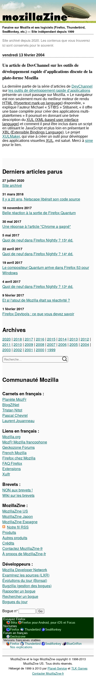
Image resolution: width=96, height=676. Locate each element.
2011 (6, 344)
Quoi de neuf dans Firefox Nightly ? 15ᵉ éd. (37, 240)
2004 (85, 344)
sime (89, 141)
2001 (29, 349)
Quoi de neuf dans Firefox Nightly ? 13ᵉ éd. (37, 286)
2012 (85, 339)
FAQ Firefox (12, 463)
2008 (40, 344)
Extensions (11, 468)
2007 (51, 344)
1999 (51, 349)
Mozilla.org (11, 436)
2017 (29, 339)
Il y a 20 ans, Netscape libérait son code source (41, 199)
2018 (18, 339)
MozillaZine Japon (17, 516)
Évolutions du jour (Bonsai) (24, 580)
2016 (40, 339)
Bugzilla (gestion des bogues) (26, 585)
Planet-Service (57, 668)
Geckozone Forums (18, 447)
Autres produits (14, 537)
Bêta (14, 622)
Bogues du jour (14, 601)
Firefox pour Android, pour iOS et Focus (48, 622)
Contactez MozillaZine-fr (22, 548)
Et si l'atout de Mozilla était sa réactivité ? (36, 300)
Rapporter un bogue (18, 591)
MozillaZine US (15, 511)
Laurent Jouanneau (18, 420)
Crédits (8, 543)
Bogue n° (10, 610)
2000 (40, 349)
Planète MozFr (14, 399)
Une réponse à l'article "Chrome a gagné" (36, 226)
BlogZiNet (10, 404)
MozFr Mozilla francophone (24, 442)
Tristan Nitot (12, 410)
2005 (73, 344)
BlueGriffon (74, 643)
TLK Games (79, 668)
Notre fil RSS (18, 527)
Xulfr (6, 474)
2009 (29, 344)
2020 (6, 339)
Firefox (14, 629)
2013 (73, 339)
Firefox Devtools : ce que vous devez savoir (38, 313)
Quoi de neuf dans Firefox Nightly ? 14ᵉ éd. (37, 253)
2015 (51, 339)
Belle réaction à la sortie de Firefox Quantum (39, 212)
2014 (62, 339)
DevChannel (82, 86)
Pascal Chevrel (15, 415)
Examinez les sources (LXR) (25, 575)
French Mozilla (14, 452)
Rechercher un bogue (20, 596)
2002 (18, 349)
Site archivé (12, 185)
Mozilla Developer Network (24, 569)
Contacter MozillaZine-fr (48, 673)
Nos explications (21, 647)
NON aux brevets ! (17, 490)
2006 (62, 344)
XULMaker (11, 136)
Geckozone (17, 636)
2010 (18, 344)
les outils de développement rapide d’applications (49, 90)
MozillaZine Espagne (20, 521)
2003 (6, 349)
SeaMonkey (53, 629)
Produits (9, 532)
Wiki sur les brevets (18, 495)
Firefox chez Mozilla (18, 458)
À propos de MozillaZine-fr (24, 553)
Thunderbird (33, 629)
